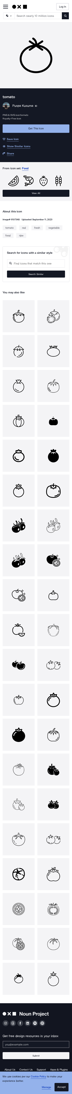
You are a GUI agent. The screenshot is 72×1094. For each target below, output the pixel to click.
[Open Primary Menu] (5, 7)
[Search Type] (8, 15)
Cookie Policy (38, 1076)
